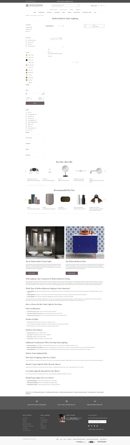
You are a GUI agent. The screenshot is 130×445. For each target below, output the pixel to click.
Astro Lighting (32, 120)
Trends (71, 9)
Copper (30, 77)
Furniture (41, 12)
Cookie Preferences (103, 439)
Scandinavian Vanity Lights (33, 311)
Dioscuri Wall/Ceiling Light (49, 180)
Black (30, 60)
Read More (32, 273)
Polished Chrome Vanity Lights (66, 392)
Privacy (65, 439)
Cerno (30, 130)
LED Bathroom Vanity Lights (52, 392)
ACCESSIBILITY (43, 428)
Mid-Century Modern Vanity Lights (35, 313)
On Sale (31, 42)
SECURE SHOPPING (26, 430)
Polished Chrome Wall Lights (80, 392)
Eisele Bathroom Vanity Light (33, 180)
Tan (30, 75)
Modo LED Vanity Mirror (63, 180)
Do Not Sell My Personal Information (92, 439)
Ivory (30, 82)
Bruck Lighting (32, 128)
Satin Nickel (29, 334)
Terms (61, 439)
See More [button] (27, 84)
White (31, 62)
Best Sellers (63, 9)
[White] (50, 49)
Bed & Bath (77, 12)
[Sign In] (101, 5)
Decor (69, 12)
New (35, 12)
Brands (78, 9)
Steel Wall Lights (92, 392)
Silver (30, 55)
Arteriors (31, 118)
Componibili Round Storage (33, 208)
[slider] (26, 93)
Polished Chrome (31, 332)
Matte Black (29, 336)
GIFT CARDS (25, 428)
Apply (35, 103)
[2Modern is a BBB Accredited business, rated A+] (91, 442)
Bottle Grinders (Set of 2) (79, 208)
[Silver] (48, 49)
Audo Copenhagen (33, 122)
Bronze (31, 65)
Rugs (63, 12)
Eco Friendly (31, 46)
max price (40, 97)
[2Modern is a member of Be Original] (81, 441)
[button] (103, 5)
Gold (30, 57)
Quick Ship (32, 40)
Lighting (49, 12)
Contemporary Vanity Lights (33, 315)
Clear (30, 67)
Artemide (31, 116)
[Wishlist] (99, 5)
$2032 (43, 94)
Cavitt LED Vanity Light (79, 180)
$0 (26, 94)
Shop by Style (53, 9)
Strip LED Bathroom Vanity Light (55, 53)
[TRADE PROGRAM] (71, 418)
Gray (30, 70)
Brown (30, 72)
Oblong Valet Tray (62, 208)
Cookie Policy (69, 439)
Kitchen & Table (87, 12)
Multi (30, 80)
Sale (95, 12)
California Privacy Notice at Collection (79, 439)
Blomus (30, 124)
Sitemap (57, 439)
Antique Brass (30, 338)
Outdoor (57, 12)
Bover (30, 126)
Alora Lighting (32, 114)
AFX (29, 112)
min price (28, 97)
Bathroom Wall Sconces (39, 392)
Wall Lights (33, 15)
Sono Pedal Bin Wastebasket (49, 208)
